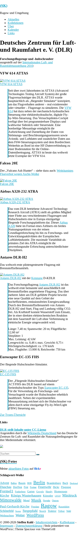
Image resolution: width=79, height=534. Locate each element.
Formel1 (6, 491)
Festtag (33, 487)
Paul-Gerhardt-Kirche (15, 506)
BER (29, 483)
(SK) (3, 6)
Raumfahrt (63, 506)
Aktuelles (13, 19)
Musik (36, 500)
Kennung (37, 278)
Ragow (49, 505)
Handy (49, 491)
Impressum (6, 525)
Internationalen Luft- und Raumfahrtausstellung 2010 (26, 64)
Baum (22, 483)
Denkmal (74, 483)
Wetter (20, 515)
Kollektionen (15, 22)
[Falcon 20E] (8, 180)
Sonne (18, 511)
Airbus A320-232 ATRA (15, 202)
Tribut (61, 511)
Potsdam (35, 506)
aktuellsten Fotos (18, 468)
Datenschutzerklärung (29, 525)
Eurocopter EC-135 (56, 387)
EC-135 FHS (8, 374)
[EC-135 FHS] (9, 370)
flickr (56, 487)
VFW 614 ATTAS (11, 84)
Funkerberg (20, 491)
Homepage (60, 491)
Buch (65, 483)
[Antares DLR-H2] (12, 274)
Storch (42, 511)
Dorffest (17, 487)
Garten (31, 491)
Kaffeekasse (67, 522)
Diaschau (5, 487)
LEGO (58, 496)
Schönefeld (7, 511)
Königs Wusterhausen (26, 495)
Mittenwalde (10, 500)
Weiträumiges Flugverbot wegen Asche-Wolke (36, 172)
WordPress (35, 515)
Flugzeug (66, 487)
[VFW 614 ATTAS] (13, 80)
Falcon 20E (7, 184)
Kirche (4, 495)
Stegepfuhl (30, 511)
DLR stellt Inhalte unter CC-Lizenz (23, 429)
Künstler (48, 495)
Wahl (68, 511)
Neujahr (46, 500)
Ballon (14, 483)
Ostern (55, 500)
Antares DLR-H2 (10, 278)
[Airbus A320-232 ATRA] (16, 198)
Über (11, 26)
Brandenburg (54, 483)
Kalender (13, 29)
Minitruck (69, 495)
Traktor (52, 510)
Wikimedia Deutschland (41, 433)
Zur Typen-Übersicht (13, 414)
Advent (4, 483)
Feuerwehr (44, 487)
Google (40, 491)
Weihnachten (7, 515)
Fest (26, 487)
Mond (26, 500)
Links (11, 33)
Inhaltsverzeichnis (46, 522)
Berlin (39, 482)
